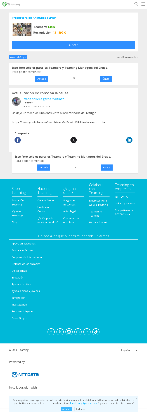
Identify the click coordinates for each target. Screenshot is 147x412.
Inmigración (18, 297)
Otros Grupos (19, 318)
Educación (17, 277)
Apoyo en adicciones (24, 243)
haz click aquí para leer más (84, 403)
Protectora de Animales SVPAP (34, 18)
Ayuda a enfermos (22, 250)
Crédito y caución (125, 203)
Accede (41, 78)
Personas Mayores (23, 311)
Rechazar (80, 409)
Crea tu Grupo (45, 200)
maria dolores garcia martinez (43, 99)
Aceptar (66, 409)
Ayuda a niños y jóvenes (26, 291)
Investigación (19, 304)
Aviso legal (69, 211)
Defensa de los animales (26, 264)
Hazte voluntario (98, 222)
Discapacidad (19, 270)
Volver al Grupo (18, 57)
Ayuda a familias (21, 284)
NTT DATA (121, 196)
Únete (73, 45)
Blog (14, 222)
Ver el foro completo (127, 57)
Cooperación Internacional (27, 257)
